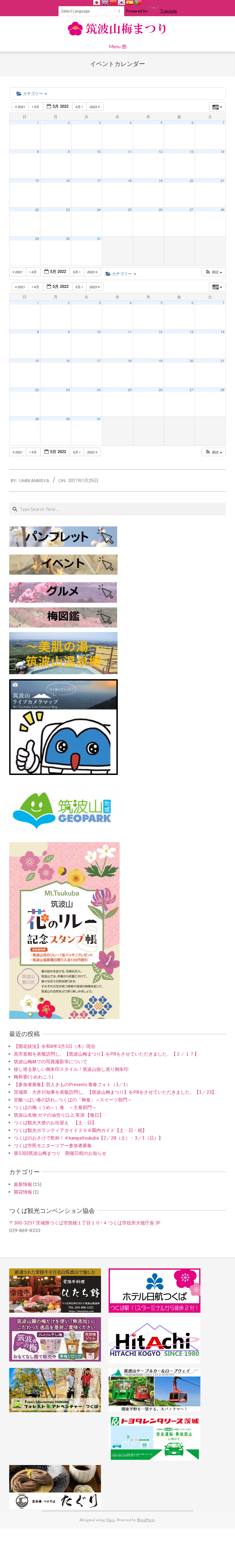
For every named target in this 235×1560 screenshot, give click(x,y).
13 (191, 151)
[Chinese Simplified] (113, 2)
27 (191, 209)
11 (130, 151)
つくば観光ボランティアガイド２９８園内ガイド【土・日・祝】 (80, 1130)
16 (68, 180)
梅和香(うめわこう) (33, 1076)
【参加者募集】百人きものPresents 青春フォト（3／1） (72, 1084)
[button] (213, 272)
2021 (21, 106)
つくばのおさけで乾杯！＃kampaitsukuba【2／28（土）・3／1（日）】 (88, 1137)
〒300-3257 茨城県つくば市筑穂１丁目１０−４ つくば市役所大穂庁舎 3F (85, 1222)
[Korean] (121, 2)
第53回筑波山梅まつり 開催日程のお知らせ (60, 1153)
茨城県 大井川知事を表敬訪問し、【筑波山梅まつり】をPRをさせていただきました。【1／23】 (115, 1092)
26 (160, 209)
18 (130, 180)
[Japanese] (96, 2)
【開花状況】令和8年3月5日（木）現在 (54, 1046)
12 (160, 151)
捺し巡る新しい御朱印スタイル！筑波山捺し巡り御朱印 (71, 1069)
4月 (36, 106)
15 (37, 180)
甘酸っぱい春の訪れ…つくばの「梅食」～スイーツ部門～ (73, 1099)
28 (222, 209)
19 (160, 180)
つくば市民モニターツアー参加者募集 (53, 1145)
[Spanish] (129, 2)
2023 (94, 106)
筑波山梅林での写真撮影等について (50, 1061)
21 (222, 180)
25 (130, 209)
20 (191, 180)
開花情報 (23, 1192)
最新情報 (23, 1184)
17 (99, 180)
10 (99, 151)
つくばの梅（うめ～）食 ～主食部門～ (55, 1107)
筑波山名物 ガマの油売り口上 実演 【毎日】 (59, 1115)
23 (68, 209)
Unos (110, 1519)
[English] (105, 2)
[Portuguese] (138, 2)
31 (99, 238)
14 (222, 151)
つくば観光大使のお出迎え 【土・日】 (55, 1122)
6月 (79, 106)
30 (68, 238)
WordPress (146, 1519)
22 (37, 209)
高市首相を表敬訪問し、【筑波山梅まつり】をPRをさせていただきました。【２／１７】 (106, 1053)
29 (37, 238)
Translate (168, 11)
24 (99, 209)
